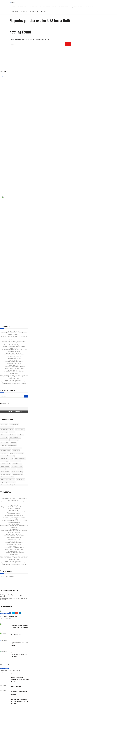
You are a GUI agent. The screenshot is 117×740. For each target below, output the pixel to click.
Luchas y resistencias (20, 458)
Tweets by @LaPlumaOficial (7, 576)
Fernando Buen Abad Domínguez (8, 445)
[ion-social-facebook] (2, 583)
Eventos (24, 11)
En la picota (22, 7)
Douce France (14, 440)
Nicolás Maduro (5, 466)
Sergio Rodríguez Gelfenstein (8, 482)
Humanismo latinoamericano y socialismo (14, 354)
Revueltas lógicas (5, 474)
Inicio (13, 7)
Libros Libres (64, 7)
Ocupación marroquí (17, 466)
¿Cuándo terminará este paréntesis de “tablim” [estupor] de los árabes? (19, 626)
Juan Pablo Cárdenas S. (7, 458)
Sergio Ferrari (20, 479)
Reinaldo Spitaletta (17, 471)
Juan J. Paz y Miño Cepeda (7, 455)
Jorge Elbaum (4, 453)
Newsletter (34, 11)
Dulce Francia (4, 442)
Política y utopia (5, 471)
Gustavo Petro (17, 447)
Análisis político (19, 429)
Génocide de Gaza (5, 450)
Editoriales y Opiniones (5, 613)
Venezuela (23, 484)
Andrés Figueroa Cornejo (7, 429)
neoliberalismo (17, 463)
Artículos (33, 7)
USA (16, 484)
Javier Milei (16, 450)
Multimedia (89, 7)
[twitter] (13, 612)
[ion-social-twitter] (6, 583)
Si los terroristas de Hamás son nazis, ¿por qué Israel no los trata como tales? (19, 654)
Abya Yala (4, 424)
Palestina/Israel (11, 468)
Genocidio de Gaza (6, 447)
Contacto (14, 11)
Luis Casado (4, 461)
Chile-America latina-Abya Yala (8, 434)
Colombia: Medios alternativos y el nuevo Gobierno (14, 332)
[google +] (16, 612)
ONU (3, 468)
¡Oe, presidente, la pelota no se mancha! (14, 371)
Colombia (20, 434)
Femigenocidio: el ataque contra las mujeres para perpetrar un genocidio (19, 643)
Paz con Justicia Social (48, 7)
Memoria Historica (15, 461)
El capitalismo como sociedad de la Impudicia (14, 346)
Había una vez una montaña (14, 358)
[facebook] (9, 669)
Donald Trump (5, 440)
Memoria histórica (5, 463)
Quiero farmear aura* (16, 634)
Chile (12, 432)
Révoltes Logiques (18, 474)
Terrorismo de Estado (6, 484)
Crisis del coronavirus (15, 437)
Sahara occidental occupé (7, 476)
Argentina (4, 432)
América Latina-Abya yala (7, 426)
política (20, 468)
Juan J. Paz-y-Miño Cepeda (17, 453)
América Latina (14, 424)
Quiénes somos (77, 7)
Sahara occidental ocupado (7, 479)
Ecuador (13, 442)
